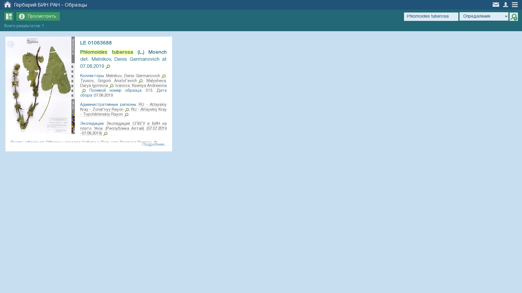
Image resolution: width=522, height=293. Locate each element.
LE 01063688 (96, 43)
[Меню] (516, 4)
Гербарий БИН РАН (37, 5)
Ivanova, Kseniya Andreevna (141, 86)
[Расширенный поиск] (513, 16)
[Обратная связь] (496, 4)
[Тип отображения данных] (8, 16)
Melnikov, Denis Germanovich (133, 76)
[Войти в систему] (506, 4)
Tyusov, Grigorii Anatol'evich (108, 81)
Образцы (76, 5)
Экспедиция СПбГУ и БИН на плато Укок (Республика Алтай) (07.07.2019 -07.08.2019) (123, 128)
